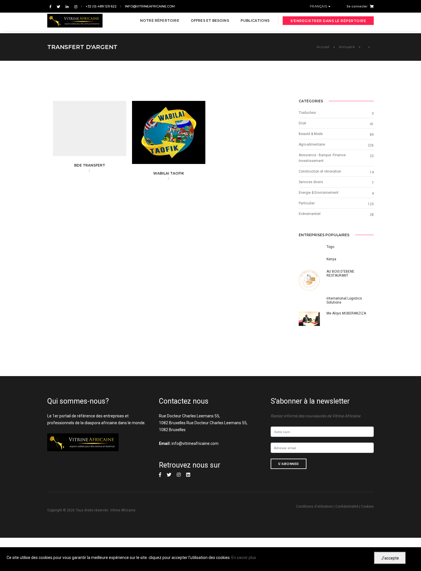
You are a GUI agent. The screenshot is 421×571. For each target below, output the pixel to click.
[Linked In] (67, 6)
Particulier (307, 203)
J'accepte (390, 558)
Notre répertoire (159, 20)
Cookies (367, 506)
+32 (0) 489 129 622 (101, 6)
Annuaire (347, 47)
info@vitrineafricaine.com (150, 6)
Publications (255, 20)
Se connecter (357, 6)
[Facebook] (50, 6)
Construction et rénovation (320, 171)
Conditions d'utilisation (314, 506)
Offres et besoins (210, 20)
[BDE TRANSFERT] (98, 131)
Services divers (311, 182)
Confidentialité (346, 506)
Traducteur (307, 113)
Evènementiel (309, 214)
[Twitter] (58, 6)
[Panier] (370, 6)
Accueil (322, 47)
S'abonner (288, 464)
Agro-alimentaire (312, 144)
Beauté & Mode (311, 134)
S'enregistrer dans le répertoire (328, 21)
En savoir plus (243, 557)
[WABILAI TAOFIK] (177, 135)
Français (319, 6)
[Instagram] (74, 6)
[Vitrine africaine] (75, 21)
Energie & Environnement (319, 193)
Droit (302, 123)
